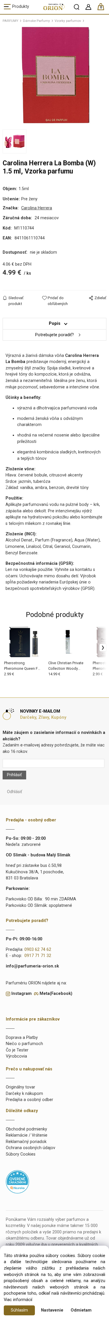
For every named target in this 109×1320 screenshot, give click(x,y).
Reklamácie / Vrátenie (26, 1135)
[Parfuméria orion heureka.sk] (17, 1181)
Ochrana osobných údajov (30, 1147)
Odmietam (81, 1310)
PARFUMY (10, 21)
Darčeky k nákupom (24, 1093)
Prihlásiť (14, 774)
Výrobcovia (16, 1056)
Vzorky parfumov (68, 21)
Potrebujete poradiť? (54, 334)
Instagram (21, 993)
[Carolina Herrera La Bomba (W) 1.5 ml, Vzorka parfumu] (55, 75)
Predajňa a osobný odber (29, 1099)
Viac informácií (18, 1299)
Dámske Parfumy (36, 21)
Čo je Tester (17, 1050)
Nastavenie (52, 1310)
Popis (54, 323)
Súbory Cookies (20, 1154)
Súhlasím (19, 1310)
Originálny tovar (20, 1087)
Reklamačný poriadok (26, 1141)
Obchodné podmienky (26, 1129)
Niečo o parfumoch (24, 1043)
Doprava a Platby (22, 1037)
